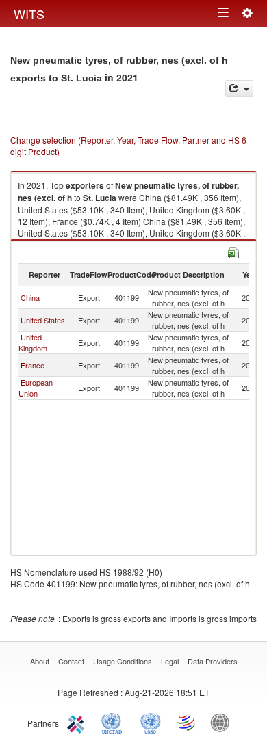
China (30, 297)
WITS (29, 14)
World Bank (223, 722)
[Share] (239, 88)
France (32, 365)
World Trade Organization (187, 722)
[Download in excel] (233, 251)
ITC (78, 722)
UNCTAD (114, 722)
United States (43, 319)
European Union (35, 388)
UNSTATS (150, 722)
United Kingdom (32, 342)
